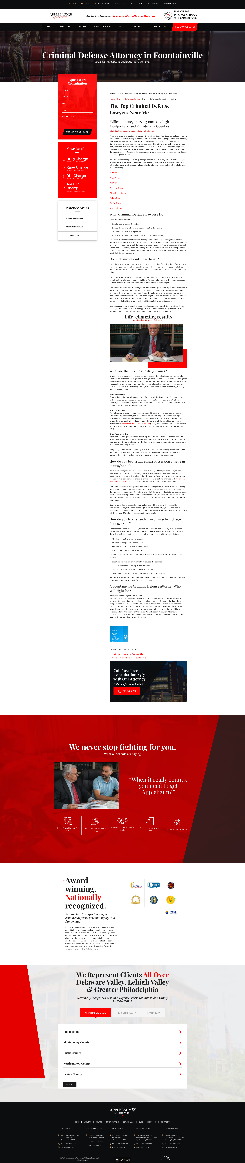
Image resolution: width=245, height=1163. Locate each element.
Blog (122, 27)
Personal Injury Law (74, 227)
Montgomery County (76, 1042)
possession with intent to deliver (136, 424)
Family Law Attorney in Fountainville (127, 654)
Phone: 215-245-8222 (68, 1144)
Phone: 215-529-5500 (144, 1144)
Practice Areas (77, 207)
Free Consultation (185, 27)
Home (49, 27)
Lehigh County (72, 1074)
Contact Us (159, 27)
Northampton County (76, 1063)
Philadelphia (71, 1031)
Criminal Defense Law (74, 218)
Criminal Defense (95, 1013)
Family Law (74, 235)
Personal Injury (126, 1013)
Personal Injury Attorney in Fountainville (128, 658)
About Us (87, 1122)
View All (70, 1084)
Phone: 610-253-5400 (120, 1144)
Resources (139, 27)
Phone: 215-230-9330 (96, 1142)
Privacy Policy (76, 1160)
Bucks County (72, 1053)
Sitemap (85, 1160)
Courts (82, 27)
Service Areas (128, 1122)
